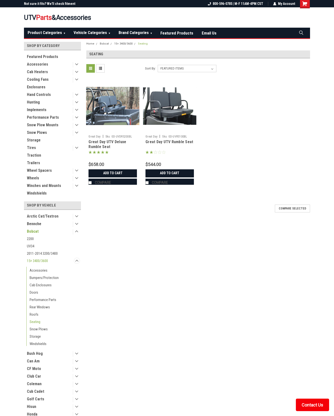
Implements (36, 109)
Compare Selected (292, 208)
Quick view (113, 129)
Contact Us (312, 404)
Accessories (37, 64)
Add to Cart (112, 173)
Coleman (34, 383)
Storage (34, 140)
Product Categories (46, 32)
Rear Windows (40, 307)
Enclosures (36, 87)
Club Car (34, 376)
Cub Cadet (35, 391)
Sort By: (150, 68)
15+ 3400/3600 (37, 261)
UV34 (30, 246)
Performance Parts (43, 117)
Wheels (33, 178)
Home (90, 43)
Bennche (34, 223)
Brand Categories (135, 32)
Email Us (209, 33)
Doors (34, 292)
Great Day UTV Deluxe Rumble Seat (107, 144)
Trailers (33, 163)
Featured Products (176, 33)
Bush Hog (35, 353)
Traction (34, 155)
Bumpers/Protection (44, 278)
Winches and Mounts (44, 185)
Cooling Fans (38, 79)
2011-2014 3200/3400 (42, 253)
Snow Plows (37, 132)
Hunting (33, 102)
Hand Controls (39, 94)
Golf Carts (35, 399)
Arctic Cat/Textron (42, 216)
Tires (31, 147)
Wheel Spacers (39, 170)
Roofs (34, 314)
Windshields (37, 193)
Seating (35, 322)
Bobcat (33, 231)
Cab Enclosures (41, 285)
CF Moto (34, 368)
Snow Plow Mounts (42, 125)
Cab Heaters (37, 71)
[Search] (301, 32)
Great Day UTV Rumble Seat (169, 141)
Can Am (33, 361)
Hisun (31, 406)
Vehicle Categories (92, 32)
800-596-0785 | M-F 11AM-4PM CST (238, 4)
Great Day (94, 136)
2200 (30, 239)
